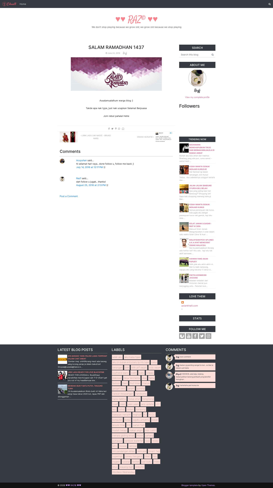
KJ (145, 414)
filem (125, 383)
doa (144, 378)
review (123, 446)
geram (131, 388)
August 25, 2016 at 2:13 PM (91, 185)
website (140, 466)
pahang (149, 435)
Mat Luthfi (150, 430)
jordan (130, 409)
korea (127, 419)
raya (147, 440)
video (157, 461)
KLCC (152, 414)
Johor (121, 409)
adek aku (117, 357)
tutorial (126, 461)
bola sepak (154, 367)
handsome (141, 393)
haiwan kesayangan (122, 393)
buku (141, 372)
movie (140, 435)
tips (155, 456)
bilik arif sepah (139, 367)
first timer (135, 383)
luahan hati (138, 425)
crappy (150, 372)
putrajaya (117, 440)
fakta (151, 378)
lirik (128, 425)
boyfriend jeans (120, 372)
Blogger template (189, 485)
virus (114, 466)
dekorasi (116, 378)
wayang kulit (126, 466)
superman (117, 456)
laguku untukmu (141, 419)
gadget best (118, 388)
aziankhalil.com (189, 305)
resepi (155, 440)
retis (114, 446)
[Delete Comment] (104, 167)
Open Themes (208, 485)
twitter (135, 461)
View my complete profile (197, 97)
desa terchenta (132, 378)
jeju (114, 409)
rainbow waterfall (134, 440)
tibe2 (147, 456)
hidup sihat (134, 398)
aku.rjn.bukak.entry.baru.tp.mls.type (130, 362)
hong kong (148, 398)
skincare (141, 451)
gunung (140, 388)
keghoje (137, 414)
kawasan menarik (121, 414)
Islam (122, 404)
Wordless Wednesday (123, 472)
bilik (127, 367)
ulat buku (146, 461)
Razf (78, 178)
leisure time (118, 425)
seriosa (132, 446)
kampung (140, 409)
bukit (133, 372)
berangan (117, 367)
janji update (147, 404)
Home (23, 4)
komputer (117, 419)
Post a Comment (69, 196)
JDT (158, 404)
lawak (155, 419)
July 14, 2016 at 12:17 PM (90, 167)
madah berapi (119, 430)
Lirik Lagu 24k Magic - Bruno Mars (96, 136)
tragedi (116, 461)
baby (154, 362)
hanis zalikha (119, 398)
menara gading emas (123, 435)
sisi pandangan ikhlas (123, 451)
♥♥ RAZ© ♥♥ (136, 20)
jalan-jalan (133, 404)
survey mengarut (133, 456)
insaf (114, 404)
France (146, 383)
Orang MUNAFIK (145, 137)
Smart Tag (154, 451)
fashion (116, 383)
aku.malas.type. (132, 357)
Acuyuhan (81, 160)
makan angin (136, 430)
